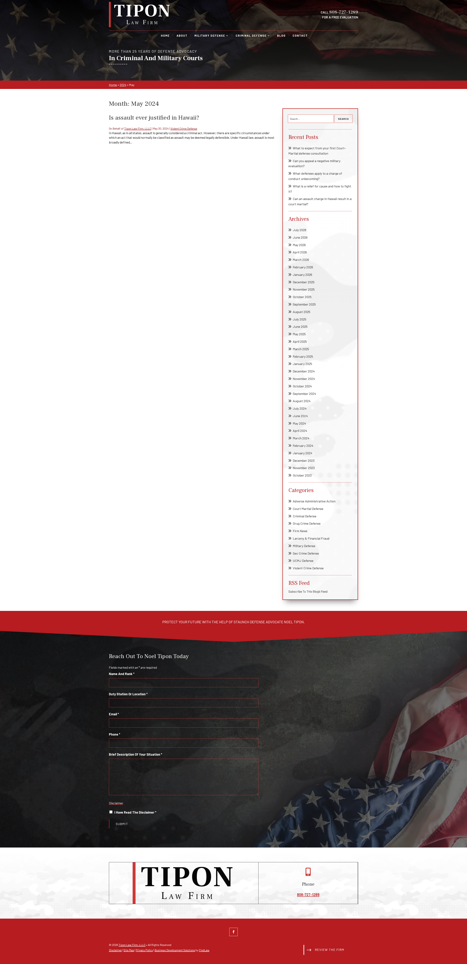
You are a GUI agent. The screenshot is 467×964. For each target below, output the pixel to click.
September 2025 (304, 304)
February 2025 (303, 356)
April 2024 (300, 431)
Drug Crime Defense (307, 523)
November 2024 (304, 379)
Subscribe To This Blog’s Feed (307, 591)
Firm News (300, 531)
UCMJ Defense (303, 561)
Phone (114, 734)
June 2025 (300, 326)
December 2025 (303, 282)
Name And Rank (121, 674)
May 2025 (299, 334)
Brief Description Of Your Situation (135, 754)
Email (114, 714)
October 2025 (302, 297)
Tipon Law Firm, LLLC (137, 128)
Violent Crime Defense (183, 128)
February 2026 (303, 267)
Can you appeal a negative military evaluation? (314, 163)
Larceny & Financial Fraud (311, 538)
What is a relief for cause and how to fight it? (319, 188)
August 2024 (301, 401)
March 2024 (301, 438)
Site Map (128, 950)
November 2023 (304, 468)
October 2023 (302, 475)
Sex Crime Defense (306, 553)
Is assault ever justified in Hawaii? (154, 118)
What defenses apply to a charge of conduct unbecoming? (315, 176)
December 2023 (303, 460)
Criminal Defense (251, 35)
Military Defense (209, 35)
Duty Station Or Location (128, 694)
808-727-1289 (343, 12)
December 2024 (304, 371)
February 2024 (303, 446)
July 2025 (299, 319)
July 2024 (299, 408)
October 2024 (302, 386)
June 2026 (300, 237)
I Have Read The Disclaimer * (135, 812)
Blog (281, 35)
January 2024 (302, 453)
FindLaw (204, 950)
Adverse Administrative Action (314, 501)
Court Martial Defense (308, 509)
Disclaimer (116, 803)
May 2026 (299, 245)
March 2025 (301, 349)
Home (165, 35)
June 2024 (300, 416)
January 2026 (302, 275)
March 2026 (301, 260)
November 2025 (304, 289)
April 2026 (300, 252)
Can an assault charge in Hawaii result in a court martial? (320, 201)
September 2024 (304, 394)
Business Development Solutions (175, 950)
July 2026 (299, 230)
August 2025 (301, 312)
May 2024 (299, 423)
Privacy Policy (144, 950)
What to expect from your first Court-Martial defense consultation (317, 150)
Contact (300, 35)
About (182, 35)
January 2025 (302, 364)
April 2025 (300, 341)
